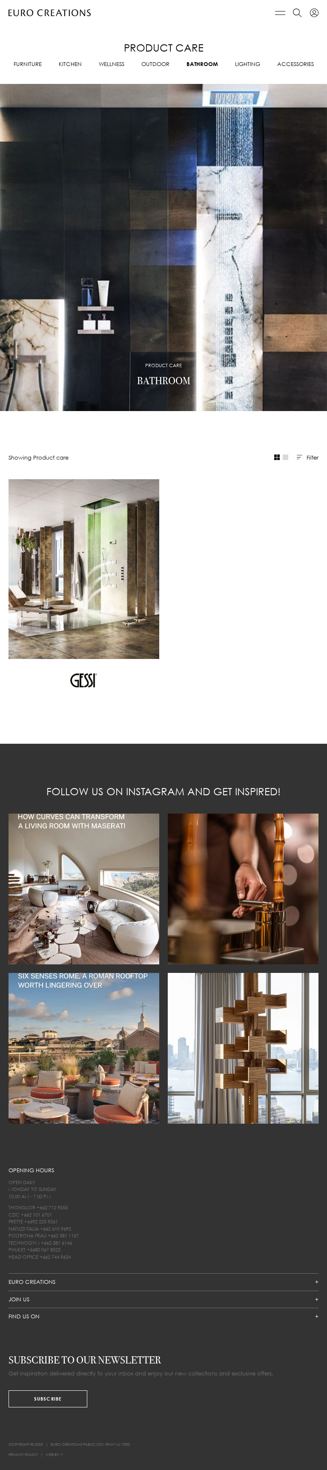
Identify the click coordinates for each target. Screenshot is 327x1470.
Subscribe (48, 1398)
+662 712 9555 (52, 1207)
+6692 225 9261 (41, 1221)
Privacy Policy (23, 1454)
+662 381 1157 (63, 1235)
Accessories (295, 64)
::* (61, 1454)
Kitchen (70, 64)
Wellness (111, 64)
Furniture (28, 64)
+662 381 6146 (56, 1243)
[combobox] (307, 457)
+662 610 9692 (55, 1228)
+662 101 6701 (36, 1214)
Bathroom (202, 64)
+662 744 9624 (55, 1257)
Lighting (247, 64)
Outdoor (155, 64)
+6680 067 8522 (43, 1249)
